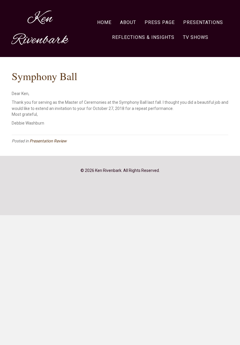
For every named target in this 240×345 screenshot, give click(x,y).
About (128, 22)
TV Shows (195, 37)
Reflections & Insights (143, 37)
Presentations (203, 22)
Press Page (160, 22)
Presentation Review (48, 141)
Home (104, 22)
